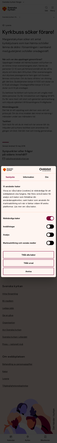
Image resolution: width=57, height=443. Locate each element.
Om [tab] (46, 177)
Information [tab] (28, 177)
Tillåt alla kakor (29, 255)
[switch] (50, 226)
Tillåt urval (28, 263)
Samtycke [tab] (10, 177)
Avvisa (28, 271)
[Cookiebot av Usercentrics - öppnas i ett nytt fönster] (42, 169)
